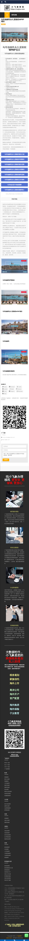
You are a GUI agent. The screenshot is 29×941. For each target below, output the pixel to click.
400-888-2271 (6, 439)
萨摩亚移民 (7, 810)
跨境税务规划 (7, 876)
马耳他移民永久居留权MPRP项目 (12, 311)
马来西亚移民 (7, 855)
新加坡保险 (7, 865)
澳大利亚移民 (7, 804)
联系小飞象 (7, 762)
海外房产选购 (7, 880)
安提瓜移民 (7, 830)
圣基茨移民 (7, 833)
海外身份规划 (7, 878)
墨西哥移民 (7, 822)
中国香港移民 (7, 853)
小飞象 (3, 433)
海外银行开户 (7, 872)
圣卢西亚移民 (7, 837)
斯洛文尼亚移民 (8, 791)
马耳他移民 (6, 341)
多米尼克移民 (7, 835)
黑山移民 (6, 789)
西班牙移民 (7, 785)
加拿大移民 (7, 820)
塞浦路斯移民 (7, 795)
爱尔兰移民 (7, 779)
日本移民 (6, 849)
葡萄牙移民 (7, 787)
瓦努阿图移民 (7, 808)
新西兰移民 (7, 806)
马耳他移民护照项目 (9, 280)
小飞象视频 (7, 769)
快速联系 (6, 459)
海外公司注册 (7, 874)
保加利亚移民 (7, 793)
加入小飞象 (7, 764)
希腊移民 (6, 781)
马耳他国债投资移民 (9, 371)
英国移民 (6, 777)
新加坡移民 (7, 847)
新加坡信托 (7, 870)
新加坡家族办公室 (8, 868)
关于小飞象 (7, 767)
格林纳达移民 (7, 839)
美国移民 (6, 818)
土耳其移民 (7, 851)
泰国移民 (6, 857)
